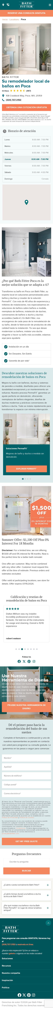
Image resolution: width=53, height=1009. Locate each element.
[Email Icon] (33, 661)
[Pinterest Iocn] (29, 661)
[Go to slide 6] (31, 649)
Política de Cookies (27, 817)
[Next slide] (48, 49)
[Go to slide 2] (19, 649)
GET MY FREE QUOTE (26, 841)
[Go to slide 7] (34, 649)
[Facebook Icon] (19, 661)
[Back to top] (48, 923)
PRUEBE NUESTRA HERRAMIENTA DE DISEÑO (26, 707)
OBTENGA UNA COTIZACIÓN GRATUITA (26, 107)
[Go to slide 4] (25, 649)
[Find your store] (3, 5)
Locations (14, 19)
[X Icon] (24, 661)
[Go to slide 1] (16, 649)
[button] (26, 958)
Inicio (5, 19)
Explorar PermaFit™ (26, 469)
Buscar (26, 870)
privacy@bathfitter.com (10, 833)
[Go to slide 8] (37, 649)
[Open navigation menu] (50, 5)
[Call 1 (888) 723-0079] (8, 5)
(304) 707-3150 (13, 100)
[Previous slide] (5, 49)
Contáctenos (21, 828)
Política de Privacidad (10, 817)
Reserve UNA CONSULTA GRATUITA (26, 13)
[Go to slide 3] (22, 649)
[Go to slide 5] (28, 649)
